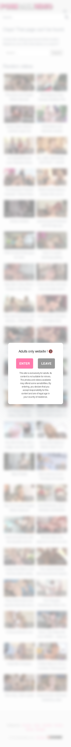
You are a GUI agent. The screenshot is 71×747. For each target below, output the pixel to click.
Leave (46, 363)
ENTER (24, 363)
